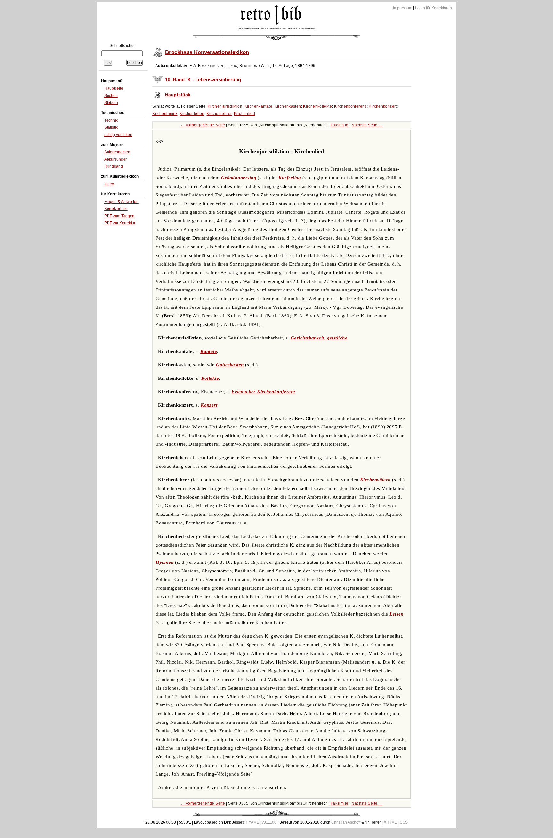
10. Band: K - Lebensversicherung (203, 79)
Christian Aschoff (345, 822)
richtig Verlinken (118, 134)
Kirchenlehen (192, 113)
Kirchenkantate (258, 106)
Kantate (208, 351)
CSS (404, 822)
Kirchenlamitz (165, 113)
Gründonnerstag (238, 177)
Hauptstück (177, 94)
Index (109, 184)
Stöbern (111, 102)
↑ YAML (252, 822)
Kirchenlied (244, 113)
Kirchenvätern (375, 479)
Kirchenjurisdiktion (225, 106)
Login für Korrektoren (433, 8)
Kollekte (210, 378)
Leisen (396, 614)
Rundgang (113, 166)
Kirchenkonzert (383, 106)
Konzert (209, 405)
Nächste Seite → (366, 125)
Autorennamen (117, 152)
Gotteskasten (230, 364)
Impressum (402, 8)
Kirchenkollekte (317, 106)
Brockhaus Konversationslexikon (207, 52)
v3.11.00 (269, 822)
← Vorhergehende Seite (202, 125)
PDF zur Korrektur (119, 223)
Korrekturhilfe (116, 208)
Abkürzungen (116, 159)
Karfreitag (289, 177)
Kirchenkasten (288, 106)
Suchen (111, 95)
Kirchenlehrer (219, 113)
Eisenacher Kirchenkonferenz (263, 391)
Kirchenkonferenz (350, 106)
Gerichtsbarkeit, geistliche (319, 337)
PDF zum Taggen (119, 216)
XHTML (390, 822)
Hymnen (165, 562)
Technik (111, 120)
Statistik (111, 127)
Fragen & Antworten (121, 201)
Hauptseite (113, 88)
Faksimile (339, 125)
